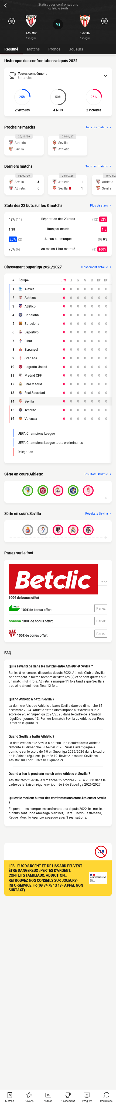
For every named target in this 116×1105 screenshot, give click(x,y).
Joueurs (76, 49)
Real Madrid (33, 384)
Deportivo (32, 332)
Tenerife (30, 410)
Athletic (30, 297)
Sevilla (29, 401)
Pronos (54, 49)
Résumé (11, 49)
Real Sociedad (35, 392)
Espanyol (31, 349)
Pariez (103, 582)
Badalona (32, 315)
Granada (31, 358)
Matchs (33, 49)
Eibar (28, 341)
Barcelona (32, 323)
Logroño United (36, 366)
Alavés (29, 289)
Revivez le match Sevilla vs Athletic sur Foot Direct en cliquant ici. (53, 757)
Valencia (31, 418)
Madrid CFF (33, 375)
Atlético (30, 306)
